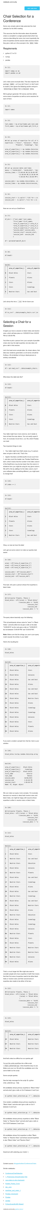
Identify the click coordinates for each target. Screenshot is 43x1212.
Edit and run (32, 8)
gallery (17, 1209)
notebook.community (10, 2)
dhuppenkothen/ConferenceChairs (25, 1163)
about (21, 1209)
